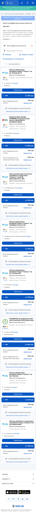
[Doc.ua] (3, 3)
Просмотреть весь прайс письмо (17, 111)
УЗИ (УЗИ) (27, 13)
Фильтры (8, 54)
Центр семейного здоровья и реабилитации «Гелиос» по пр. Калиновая (21, 422)
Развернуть (6, 39)
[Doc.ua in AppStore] (12, 492)
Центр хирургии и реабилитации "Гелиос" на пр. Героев (20, 374)
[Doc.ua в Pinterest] (27, 499)
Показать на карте (27, 54)
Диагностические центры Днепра (13, 13)
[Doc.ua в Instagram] (13, 499)
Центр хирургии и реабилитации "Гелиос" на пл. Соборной (20, 271)
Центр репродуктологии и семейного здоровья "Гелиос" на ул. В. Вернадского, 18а (20, 176)
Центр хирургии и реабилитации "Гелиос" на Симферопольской (20, 223)
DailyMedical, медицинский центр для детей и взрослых (21, 319)
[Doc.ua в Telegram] (18, 499)
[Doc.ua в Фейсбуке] (9, 499)
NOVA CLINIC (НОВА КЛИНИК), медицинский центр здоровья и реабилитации (19, 119)
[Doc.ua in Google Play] (24, 492)
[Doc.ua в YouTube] (22, 499)
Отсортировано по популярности (18, 59)
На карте (15, 83)
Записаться (28, 103)
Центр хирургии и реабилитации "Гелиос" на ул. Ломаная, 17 (20, 71)
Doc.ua (4, 509)
